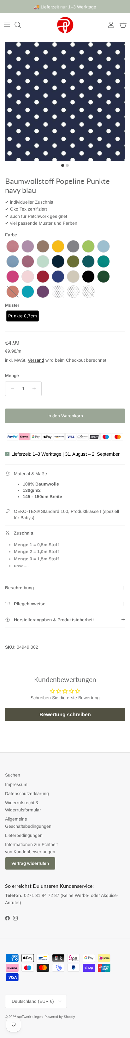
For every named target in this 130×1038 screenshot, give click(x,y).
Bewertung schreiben (65, 714)
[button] (12, 246)
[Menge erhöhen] (35, 389)
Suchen (12, 774)
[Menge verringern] (10, 389)
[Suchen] (21, 25)
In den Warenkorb (65, 415)
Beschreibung (19, 587)
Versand (36, 360)
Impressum (16, 784)
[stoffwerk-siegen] (65, 25)
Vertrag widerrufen (30, 863)
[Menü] (7, 25)
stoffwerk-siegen (30, 1017)
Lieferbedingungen (24, 835)
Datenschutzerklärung (27, 793)
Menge (12, 375)
